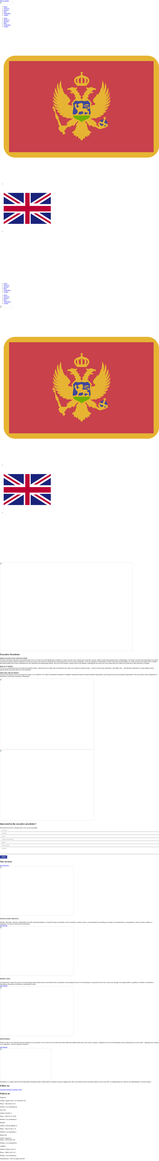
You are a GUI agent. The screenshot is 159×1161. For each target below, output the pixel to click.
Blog (5, 12)
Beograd (2, 1122)
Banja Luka (3, 1135)
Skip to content (4, 1)
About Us (6, 8)
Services (6, 10)
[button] (79, 1097)
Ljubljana (3, 1146)
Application (7, 13)
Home (5, 7)
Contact (6, 15)
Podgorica (3, 1097)
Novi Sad (3, 1110)
